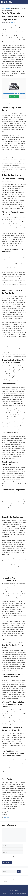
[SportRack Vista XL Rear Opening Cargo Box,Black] (14, 89)
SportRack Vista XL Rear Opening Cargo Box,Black (14, 93)
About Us (8, 888)
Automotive (7, 8)
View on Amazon (14, 96)
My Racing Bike (6, 2)
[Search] (19, 871)
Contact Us (13, 888)
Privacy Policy (19, 888)
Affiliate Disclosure (14, 890)
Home (3, 8)
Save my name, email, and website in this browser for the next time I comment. (13, 857)
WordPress (23, 893)
